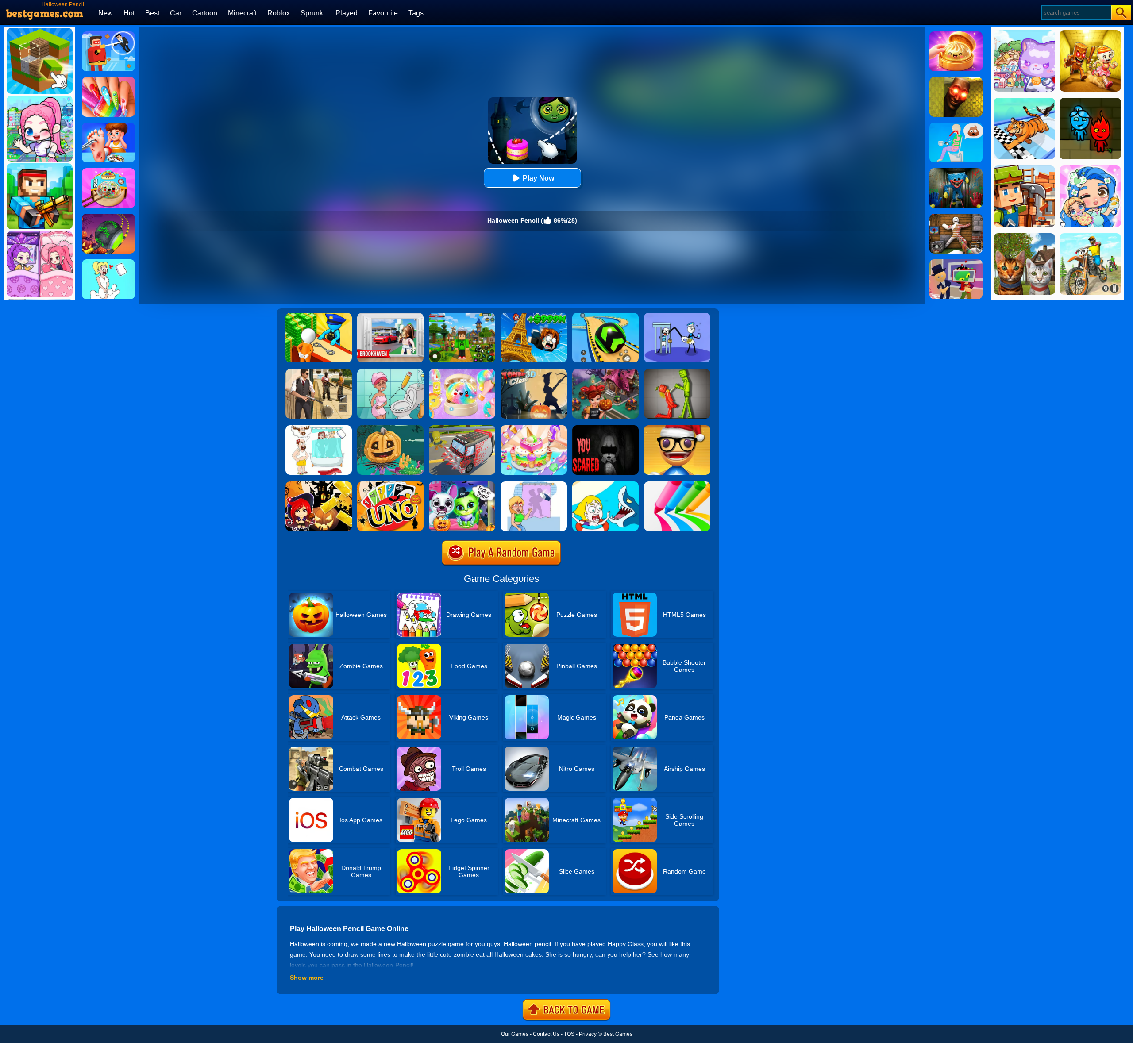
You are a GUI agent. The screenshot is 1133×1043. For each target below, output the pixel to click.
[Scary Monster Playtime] (956, 171)
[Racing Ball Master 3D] (605, 316)
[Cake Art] (534, 428)
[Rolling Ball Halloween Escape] (108, 217)
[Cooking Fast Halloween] (605, 372)
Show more (307, 977)
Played (346, 13)
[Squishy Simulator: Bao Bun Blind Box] (462, 372)
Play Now (538, 178)
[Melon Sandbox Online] (677, 372)
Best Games (617, 1034)
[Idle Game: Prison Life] (318, 316)
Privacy (588, 1034)
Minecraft (242, 13)
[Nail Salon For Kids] (108, 80)
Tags (416, 13)
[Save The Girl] (605, 484)
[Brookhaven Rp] (390, 316)
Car (175, 13)
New (105, 13)
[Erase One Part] (534, 484)
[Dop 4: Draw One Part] (318, 428)
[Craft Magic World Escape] (462, 316)
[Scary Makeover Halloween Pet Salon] (462, 484)
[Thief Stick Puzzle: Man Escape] (677, 316)
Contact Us (546, 1034)
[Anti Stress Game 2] (677, 428)
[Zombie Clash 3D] (534, 372)
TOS (569, 1034)
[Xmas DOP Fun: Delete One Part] (108, 262)
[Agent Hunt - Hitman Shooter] (318, 372)
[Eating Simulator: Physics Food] (956, 126)
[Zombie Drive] (462, 428)
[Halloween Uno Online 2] (390, 484)
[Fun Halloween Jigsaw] (390, 428)
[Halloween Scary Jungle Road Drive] (605, 428)
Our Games (514, 1034)
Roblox (278, 13)
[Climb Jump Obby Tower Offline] (534, 316)
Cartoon (204, 13)
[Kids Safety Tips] (108, 126)
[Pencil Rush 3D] (677, 484)
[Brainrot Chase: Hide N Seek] (956, 80)
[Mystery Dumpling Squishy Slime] (108, 171)
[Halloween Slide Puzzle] (318, 484)
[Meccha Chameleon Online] (956, 217)
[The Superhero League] (108, 34)
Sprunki (313, 13)
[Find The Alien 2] (956, 262)
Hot (129, 13)
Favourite (383, 13)
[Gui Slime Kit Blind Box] (956, 34)
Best (152, 13)
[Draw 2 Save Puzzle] (390, 372)
